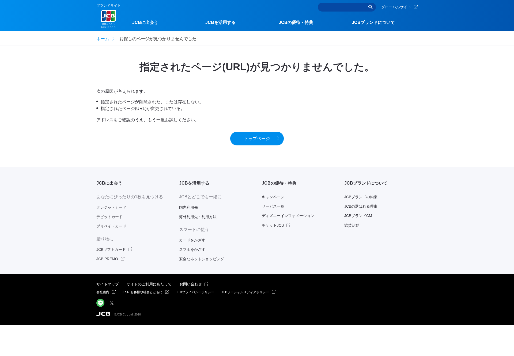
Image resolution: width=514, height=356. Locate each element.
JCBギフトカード (111, 249)
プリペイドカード (111, 226)
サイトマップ (107, 284)
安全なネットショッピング (201, 259)
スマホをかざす (192, 249)
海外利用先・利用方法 (198, 217)
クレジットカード (111, 207)
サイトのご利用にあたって (149, 284)
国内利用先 (188, 207)
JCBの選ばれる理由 (360, 206)
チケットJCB (273, 225)
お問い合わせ (190, 284)
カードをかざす (192, 240)
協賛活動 (351, 225)
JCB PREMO (107, 259)
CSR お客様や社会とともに (142, 292)
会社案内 (102, 292)
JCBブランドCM (358, 216)
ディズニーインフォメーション (288, 216)
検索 (370, 7)
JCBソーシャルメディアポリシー (245, 292)
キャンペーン (273, 197)
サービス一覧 (273, 206)
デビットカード (109, 217)
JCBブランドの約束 (360, 197)
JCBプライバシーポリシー (195, 292)
